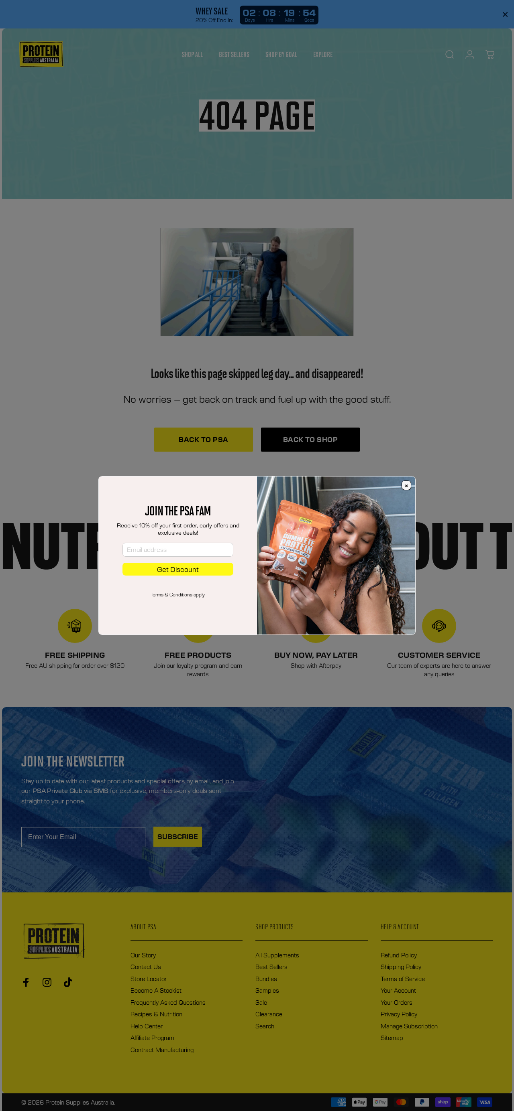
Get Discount (178, 569)
